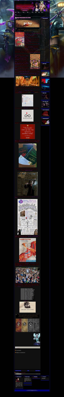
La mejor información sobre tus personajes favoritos (24, 7)
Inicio (28, 370)
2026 (43, 20)
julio (43, 41)
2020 (43, 28)
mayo (43, 44)
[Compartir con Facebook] (17, 347)
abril (43, 45)
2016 (43, 51)
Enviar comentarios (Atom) (22, 372)
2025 (43, 21)
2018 (43, 31)
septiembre (44, 38)
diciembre (43, 34)
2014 (43, 54)
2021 (43, 27)
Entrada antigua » (38, 370)
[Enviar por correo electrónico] (15, 347)
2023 (43, 24)
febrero (43, 48)
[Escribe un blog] (16, 347)
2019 (43, 30)
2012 (43, 57)
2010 (43, 58)
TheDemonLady (18, 381)
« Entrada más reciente (18, 370)
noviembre (43, 35)
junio (43, 42)
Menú (16, 12)
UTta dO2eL (32, 390)
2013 (43, 55)
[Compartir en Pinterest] (18, 347)
